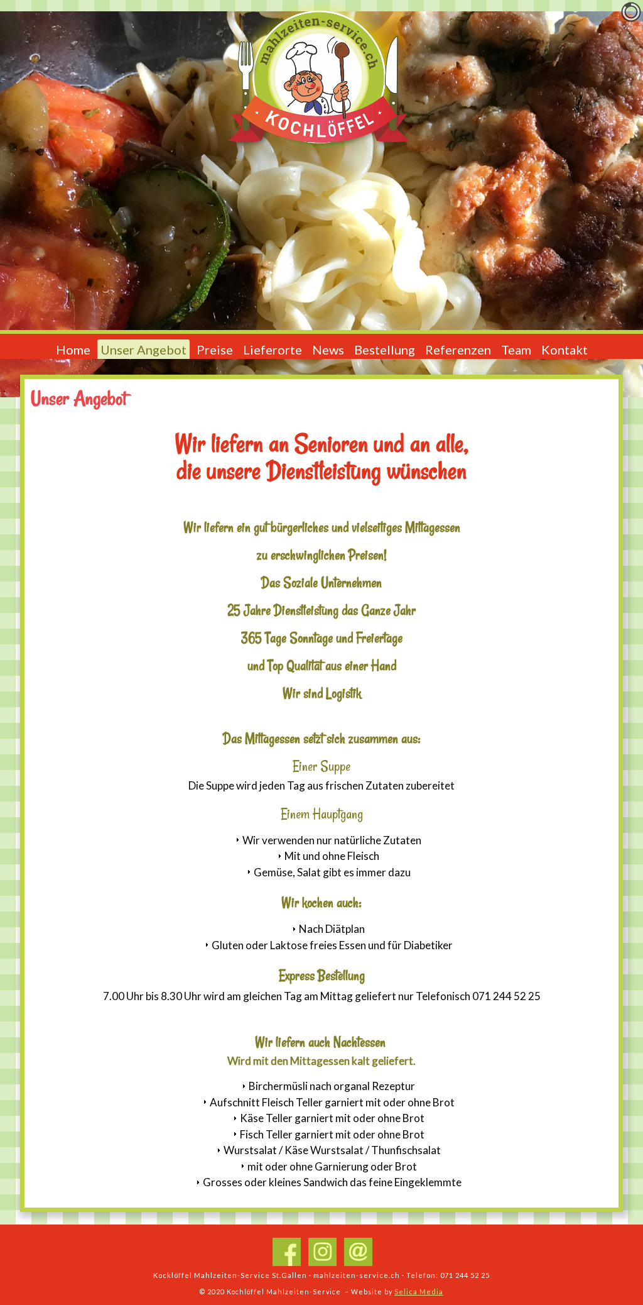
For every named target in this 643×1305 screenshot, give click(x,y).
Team (516, 349)
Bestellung (384, 349)
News (328, 349)
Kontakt (564, 349)
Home (73, 349)
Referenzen (458, 349)
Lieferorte (272, 349)
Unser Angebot (143, 349)
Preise (215, 349)
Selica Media (418, 1291)
